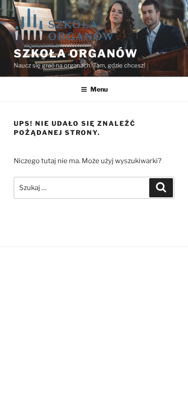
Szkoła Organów (76, 53)
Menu (99, 89)
